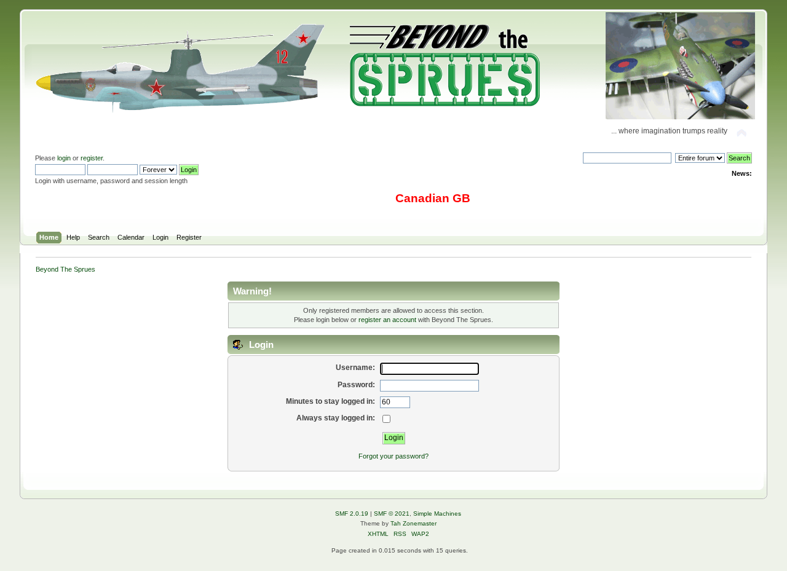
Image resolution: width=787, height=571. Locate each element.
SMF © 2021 (391, 513)
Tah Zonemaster (413, 523)
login (64, 158)
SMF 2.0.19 (351, 513)
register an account (387, 319)
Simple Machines (437, 513)
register (92, 158)
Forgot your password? (393, 456)
